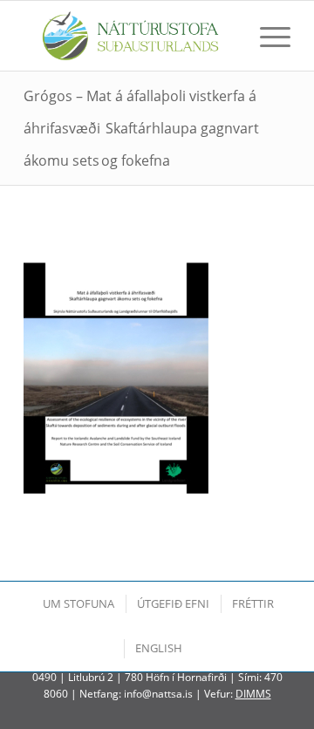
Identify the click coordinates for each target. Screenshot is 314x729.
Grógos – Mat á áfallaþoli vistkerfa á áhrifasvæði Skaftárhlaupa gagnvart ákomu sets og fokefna (141, 128)
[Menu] (266, 36)
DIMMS (253, 693)
